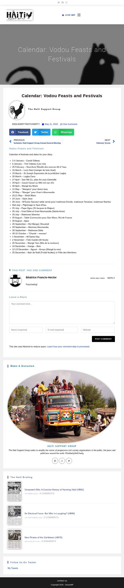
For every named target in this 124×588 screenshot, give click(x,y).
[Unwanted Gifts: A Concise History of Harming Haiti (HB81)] (14, 491)
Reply (111, 278)
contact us (62, 580)
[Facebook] (55, 461)
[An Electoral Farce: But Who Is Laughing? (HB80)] (14, 515)
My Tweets (13, 568)
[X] (69, 461)
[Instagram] (62, 461)
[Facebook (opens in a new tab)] (63, 2)
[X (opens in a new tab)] (59, 2)
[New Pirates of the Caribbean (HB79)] (14, 539)
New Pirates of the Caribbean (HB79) (43, 537)
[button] (20, 132)
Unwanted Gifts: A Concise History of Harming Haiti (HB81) (54, 489)
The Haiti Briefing (21, 477)
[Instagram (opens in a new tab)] (66, 2)
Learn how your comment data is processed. (68, 346)
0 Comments (47, 493)
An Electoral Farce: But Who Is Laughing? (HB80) (50, 513)
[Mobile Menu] (77, 15)
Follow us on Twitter (23, 562)
